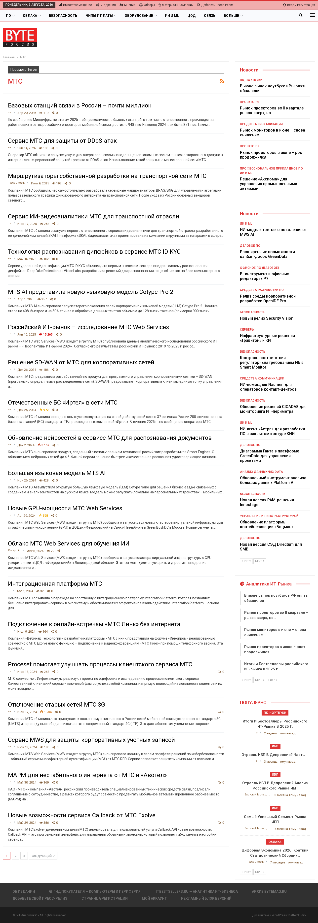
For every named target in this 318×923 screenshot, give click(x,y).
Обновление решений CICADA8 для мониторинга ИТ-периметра (273, 409)
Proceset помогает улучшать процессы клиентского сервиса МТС (100, 664)
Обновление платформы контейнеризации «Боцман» (266, 524)
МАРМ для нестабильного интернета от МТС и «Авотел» (87, 775)
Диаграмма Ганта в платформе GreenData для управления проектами (269, 456)
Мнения (129, 5)
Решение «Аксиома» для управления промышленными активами (268, 184)
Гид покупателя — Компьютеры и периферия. (97, 891)
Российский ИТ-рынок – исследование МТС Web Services (88, 327)
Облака (30, 16)
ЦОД (192, 16)
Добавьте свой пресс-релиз (39, 898)
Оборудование (139, 16)
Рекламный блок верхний (206, 898)
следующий (42, 856)
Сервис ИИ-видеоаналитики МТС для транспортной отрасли (93, 216)
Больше (231, 16)
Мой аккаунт (154, 898)
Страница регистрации (104, 898)
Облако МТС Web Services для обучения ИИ (68, 543)
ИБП (275, 746)
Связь (209, 16)
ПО (8, 16)
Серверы (247, 329)
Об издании (23, 891)
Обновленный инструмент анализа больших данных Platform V (273, 480)
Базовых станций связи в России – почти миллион (80, 105)
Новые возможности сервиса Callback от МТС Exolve (82, 815)
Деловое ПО (250, 245)
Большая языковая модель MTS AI (57, 473)
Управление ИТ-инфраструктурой (269, 516)
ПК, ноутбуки (251, 80)
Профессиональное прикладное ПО (271, 168)
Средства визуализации (261, 124)
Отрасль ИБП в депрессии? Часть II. (275, 754)
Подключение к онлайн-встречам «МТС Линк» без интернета (94, 624)
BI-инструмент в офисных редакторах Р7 (264, 276)
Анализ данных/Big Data (261, 472)
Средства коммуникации (262, 378)
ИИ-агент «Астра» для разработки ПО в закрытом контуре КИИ (272, 431)
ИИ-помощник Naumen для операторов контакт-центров (268, 387)
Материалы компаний (178, 5)
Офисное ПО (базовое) (259, 268)
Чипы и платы (99, 16)
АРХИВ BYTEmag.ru (269, 891)
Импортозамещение (77, 5)
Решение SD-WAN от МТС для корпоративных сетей (81, 362)
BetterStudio (297, 915)
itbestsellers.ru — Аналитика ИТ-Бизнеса (197, 891)
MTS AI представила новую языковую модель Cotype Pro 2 (90, 291)
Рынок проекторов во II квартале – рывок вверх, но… (273, 110)
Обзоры (149, 5)
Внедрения (108, 5)
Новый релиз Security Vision (266, 318)
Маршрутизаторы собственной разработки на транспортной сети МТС (107, 175)
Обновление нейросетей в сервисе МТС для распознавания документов (110, 437)
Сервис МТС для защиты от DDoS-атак (62, 140)
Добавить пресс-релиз (217, 5)
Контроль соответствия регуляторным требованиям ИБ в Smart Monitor (272, 362)
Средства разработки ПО (262, 290)
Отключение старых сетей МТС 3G (56, 704)
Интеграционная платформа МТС (55, 583)
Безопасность (63, 16)
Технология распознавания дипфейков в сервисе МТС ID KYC (94, 251)
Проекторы (249, 102)
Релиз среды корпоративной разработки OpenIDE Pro (268, 298)
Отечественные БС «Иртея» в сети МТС (63, 402)
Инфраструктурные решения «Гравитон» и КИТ (267, 338)
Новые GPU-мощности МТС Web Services (65, 508)
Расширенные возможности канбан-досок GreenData (267, 254)
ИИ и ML (172, 16)
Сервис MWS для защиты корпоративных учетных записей (91, 739)
